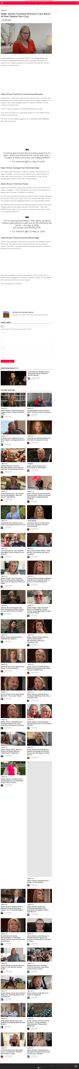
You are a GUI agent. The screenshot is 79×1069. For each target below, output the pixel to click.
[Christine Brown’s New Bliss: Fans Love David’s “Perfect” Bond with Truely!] (13, 1039)
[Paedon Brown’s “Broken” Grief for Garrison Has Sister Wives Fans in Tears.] (39, 955)
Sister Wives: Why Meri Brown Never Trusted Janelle (12, 667)
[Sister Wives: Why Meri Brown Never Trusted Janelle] (13, 656)
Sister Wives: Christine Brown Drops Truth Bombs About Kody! (12, 967)
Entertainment (32, 520)
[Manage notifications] (76, 1066)
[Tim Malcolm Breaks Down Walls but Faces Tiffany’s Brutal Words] (13, 378)
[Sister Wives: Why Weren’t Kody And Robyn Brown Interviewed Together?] (13, 739)
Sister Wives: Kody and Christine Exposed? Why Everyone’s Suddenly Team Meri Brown (38, 909)
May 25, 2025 (38, 161)
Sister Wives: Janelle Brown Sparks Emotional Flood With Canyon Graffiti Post (38, 668)
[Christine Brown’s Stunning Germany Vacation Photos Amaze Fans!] (39, 512)
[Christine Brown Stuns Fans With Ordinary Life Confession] (39, 400)
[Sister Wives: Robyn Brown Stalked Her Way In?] (13, 626)
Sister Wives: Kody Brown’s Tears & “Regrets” (37, 994)
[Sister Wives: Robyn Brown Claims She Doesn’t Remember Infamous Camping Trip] (39, 626)
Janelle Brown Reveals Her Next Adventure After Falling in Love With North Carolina (12, 609)
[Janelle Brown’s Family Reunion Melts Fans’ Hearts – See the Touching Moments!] (13, 455)
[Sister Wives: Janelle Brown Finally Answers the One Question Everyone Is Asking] (13, 711)
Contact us (58, 1065)
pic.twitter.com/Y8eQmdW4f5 (35, 158)
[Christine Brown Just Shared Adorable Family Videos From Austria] (13, 540)
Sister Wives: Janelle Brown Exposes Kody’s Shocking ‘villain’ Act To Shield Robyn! (12, 908)
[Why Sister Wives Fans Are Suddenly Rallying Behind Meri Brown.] (13, 1010)
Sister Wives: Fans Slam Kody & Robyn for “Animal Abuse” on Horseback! (13, 994)
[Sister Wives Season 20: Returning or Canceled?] (39, 455)
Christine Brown (39, 58)
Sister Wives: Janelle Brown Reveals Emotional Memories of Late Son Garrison (38, 1051)
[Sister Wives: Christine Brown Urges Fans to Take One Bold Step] (13, 400)
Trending (30, 463)
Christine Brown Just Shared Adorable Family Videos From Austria (12, 552)
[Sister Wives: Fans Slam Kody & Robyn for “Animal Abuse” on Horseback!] (13, 982)
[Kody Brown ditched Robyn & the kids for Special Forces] (39, 427)
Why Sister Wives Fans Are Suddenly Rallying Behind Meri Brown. (13, 1022)
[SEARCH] (77, 3)
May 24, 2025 (38, 231)
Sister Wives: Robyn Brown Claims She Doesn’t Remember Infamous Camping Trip (37, 639)
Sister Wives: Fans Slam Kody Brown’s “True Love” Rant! (12, 695)
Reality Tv (14, 368)
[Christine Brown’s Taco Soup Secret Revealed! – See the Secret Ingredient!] (13, 483)
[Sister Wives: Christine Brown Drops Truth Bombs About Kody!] (13, 955)
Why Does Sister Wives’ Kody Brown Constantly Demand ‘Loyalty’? (38, 552)
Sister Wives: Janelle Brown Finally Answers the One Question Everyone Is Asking (12, 723)
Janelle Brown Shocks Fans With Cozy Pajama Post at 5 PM (13, 524)
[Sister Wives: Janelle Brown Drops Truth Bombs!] (39, 819)
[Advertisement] (26, 78)
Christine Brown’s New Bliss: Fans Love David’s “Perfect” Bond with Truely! (12, 1051)
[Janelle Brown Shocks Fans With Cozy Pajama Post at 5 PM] (13, 512)
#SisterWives (26, 155)
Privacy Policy (66, 1065)
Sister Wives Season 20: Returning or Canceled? (36, 467)
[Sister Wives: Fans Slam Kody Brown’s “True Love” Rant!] (13, 683)
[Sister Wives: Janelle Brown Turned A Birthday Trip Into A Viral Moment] (39, 683)
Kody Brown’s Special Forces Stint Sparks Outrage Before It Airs (13, 439)
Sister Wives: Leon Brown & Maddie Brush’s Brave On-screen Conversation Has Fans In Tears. (39, 938)
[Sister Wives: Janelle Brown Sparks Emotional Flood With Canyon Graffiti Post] (39, 656)
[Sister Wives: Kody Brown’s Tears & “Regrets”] (39, 982)
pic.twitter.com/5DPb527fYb (27, 228)
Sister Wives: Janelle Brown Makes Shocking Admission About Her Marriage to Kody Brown (38, 752)
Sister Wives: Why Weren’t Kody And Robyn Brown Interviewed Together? (11, 751)
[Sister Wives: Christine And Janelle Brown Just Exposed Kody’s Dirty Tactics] (13, 768)
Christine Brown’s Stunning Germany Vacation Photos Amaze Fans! (38, 524)
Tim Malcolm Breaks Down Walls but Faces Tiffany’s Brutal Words (38, 373)
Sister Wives (10, 58)
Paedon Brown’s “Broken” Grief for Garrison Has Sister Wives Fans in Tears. (38, 967)
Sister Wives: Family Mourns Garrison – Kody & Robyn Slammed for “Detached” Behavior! (38, 1023)
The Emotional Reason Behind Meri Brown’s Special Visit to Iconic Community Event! (39, 580)
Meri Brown (13, 60)
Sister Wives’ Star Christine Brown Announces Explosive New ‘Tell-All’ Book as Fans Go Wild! (13, 580)
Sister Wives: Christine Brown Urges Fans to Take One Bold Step (12, 412)
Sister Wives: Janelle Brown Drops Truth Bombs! (38, 881)
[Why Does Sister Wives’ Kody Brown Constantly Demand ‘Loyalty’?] (39, 540)
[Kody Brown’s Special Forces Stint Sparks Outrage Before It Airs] (13, 427)
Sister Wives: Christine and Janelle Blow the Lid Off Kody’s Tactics (39, 723)
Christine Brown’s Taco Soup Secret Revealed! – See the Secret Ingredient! (12, 495)
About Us (52, 1065)
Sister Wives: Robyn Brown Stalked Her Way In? (11, 638)
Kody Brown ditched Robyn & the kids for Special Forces (38, 439)
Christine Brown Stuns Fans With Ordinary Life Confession (39, 411)
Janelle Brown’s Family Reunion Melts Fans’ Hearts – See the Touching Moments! (12, 467)
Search (76, 11)
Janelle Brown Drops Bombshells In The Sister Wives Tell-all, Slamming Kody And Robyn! (13, 938)
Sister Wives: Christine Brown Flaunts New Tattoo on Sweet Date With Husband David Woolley (39, 496)
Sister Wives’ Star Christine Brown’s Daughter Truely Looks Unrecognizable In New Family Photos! (39, 610)
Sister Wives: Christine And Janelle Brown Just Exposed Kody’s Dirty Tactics (12, 780)
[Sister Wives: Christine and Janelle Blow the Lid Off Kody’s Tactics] (39, 711)
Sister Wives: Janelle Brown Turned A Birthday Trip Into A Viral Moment (38, 696)
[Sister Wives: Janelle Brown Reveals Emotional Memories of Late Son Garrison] (39, 1039)
